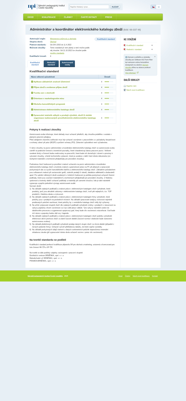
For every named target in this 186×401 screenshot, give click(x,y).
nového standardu (57, 53)
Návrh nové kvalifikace (141, 276)
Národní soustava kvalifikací (47, 6)
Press (108, 17)
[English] (158, 7)
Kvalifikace (49, 17)
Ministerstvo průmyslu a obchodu (63, 39)
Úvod (30, 17)
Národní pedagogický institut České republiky (45, 276)
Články (68, 17)
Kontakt (155, 276)
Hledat (115, 7)
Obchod (53, 42)
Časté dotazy (89, 17)
